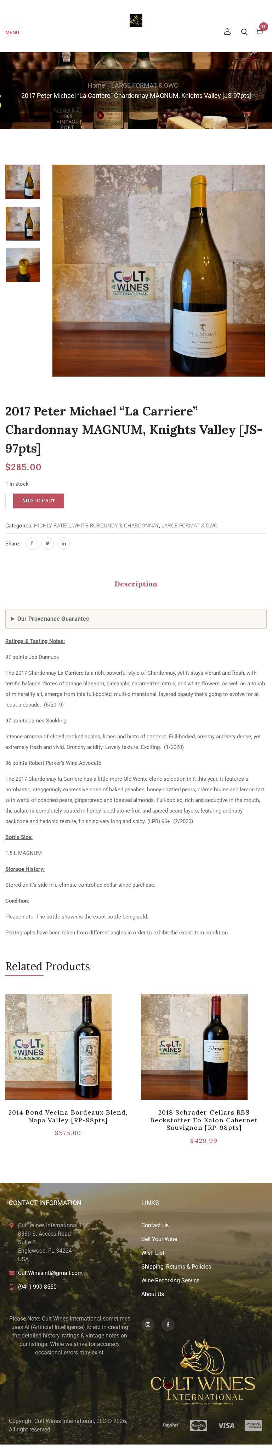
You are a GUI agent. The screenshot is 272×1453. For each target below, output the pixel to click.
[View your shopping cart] (259, 33)
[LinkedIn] (63, 543)
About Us (152, 1294)
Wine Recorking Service (170, 1280)
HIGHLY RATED (52, 525)
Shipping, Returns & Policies (176, 1266)
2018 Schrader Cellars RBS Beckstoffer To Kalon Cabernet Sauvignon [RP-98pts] (204, 1120)
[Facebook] (32, 543)
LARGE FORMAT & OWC (144, 85)
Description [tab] (136, 583)
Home (96, 85)
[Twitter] (47, 543)
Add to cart (38, 501)
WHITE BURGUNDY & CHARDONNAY (115, 525)
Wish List (152, 1253)
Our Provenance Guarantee (53, 618)
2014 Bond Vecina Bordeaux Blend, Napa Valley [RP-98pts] (68, 1116)
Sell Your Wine (159, 1239)
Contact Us (155, 1225)
